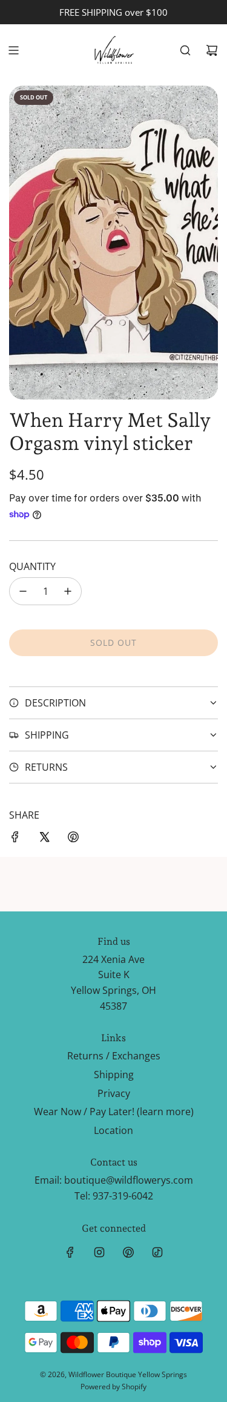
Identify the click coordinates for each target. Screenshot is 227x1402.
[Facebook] (70, 1252)
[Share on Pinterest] (73, 839)
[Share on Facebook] (15, 839)
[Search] (185, 50)
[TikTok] (157, 1252)
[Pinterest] (128, 1252)
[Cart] (212, 50)
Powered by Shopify (113, 1386)
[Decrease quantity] (23, 591)
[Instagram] (99, 1252)
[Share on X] (44, 839)
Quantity (32, 566)
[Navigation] (13, 50)
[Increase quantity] (67, 591)
